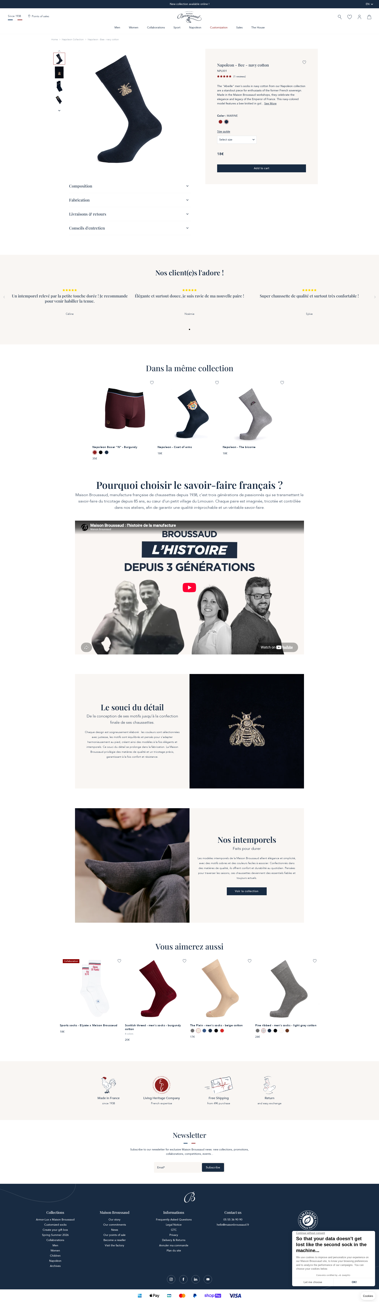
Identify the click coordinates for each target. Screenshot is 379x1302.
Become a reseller (114, 1240)
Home (54, 39)
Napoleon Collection (73, 39)
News (114, 1230)
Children (55, 1256)
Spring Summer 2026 (55, 1235)
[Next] (375, 297)
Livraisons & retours (87, 214)
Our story (114, 1219)
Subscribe (213, 1167)
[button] (339, 17)
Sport (177, 27)
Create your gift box (55, 1230)
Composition (80, 185)
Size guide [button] (223, 131)
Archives (55, 1266)
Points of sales (40, 16)
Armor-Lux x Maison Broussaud (55, 1219)
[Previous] (4, 297)
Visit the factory (114, 1245)
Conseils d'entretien (87, 228)
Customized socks (55, 1225)
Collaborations (156, 27)
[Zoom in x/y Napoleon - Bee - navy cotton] (128, 108)
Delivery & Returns (173, 1240)
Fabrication (79, 199)
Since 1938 (14, 16)
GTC (174, 1230)
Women (133, 27)
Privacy (173, 1235)
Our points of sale (114, 1235)
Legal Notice (174, 1225)
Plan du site (174, 1250)
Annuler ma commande (173, 1245)
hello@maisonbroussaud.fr (233, 1225)
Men (117, 27)
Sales (239, 27)
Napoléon (195, 27)
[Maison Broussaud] (189, 17)
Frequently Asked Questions (174, 1219)
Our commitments (114, 1225)
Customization (219, 27)
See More (270, 103)
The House (258, 27)
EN (368, 4)
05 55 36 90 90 (232, 1219)
